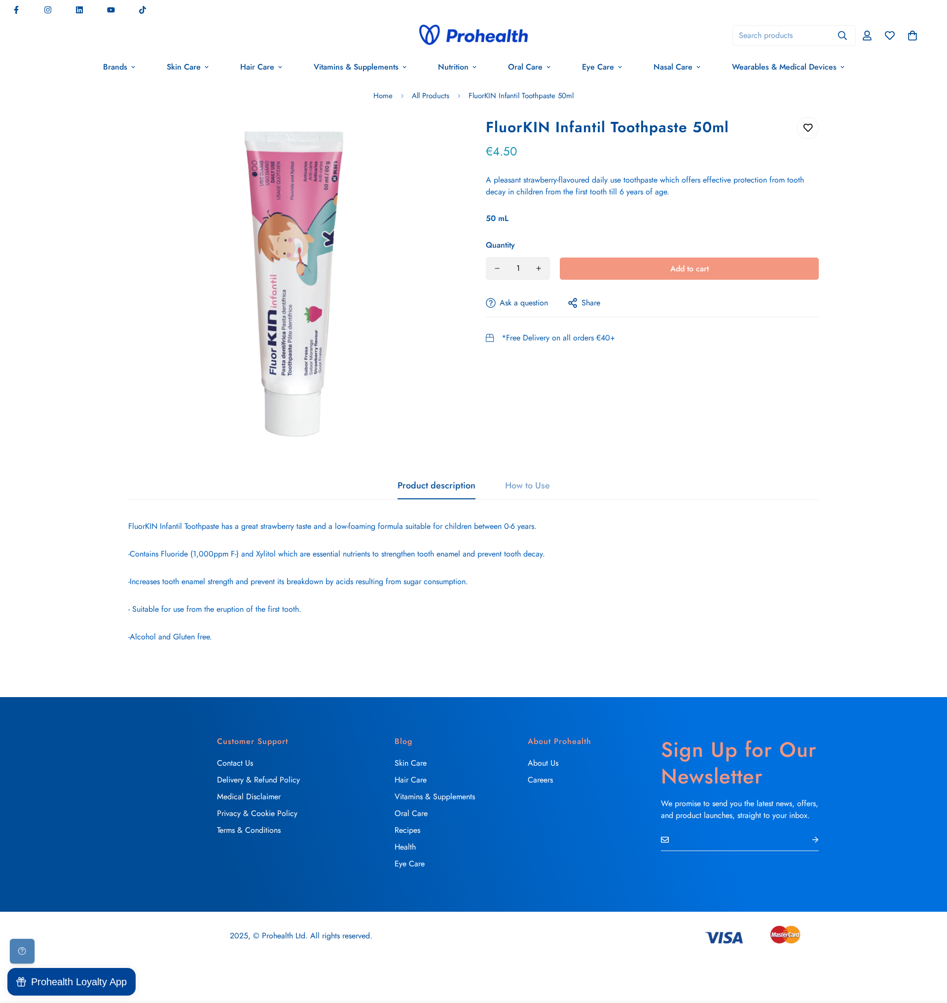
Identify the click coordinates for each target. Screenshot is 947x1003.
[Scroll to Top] (927, 949)
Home (383, 95)
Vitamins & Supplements (356, 67)
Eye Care (598, 67)
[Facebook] (16, 10)
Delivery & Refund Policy (258, 779)
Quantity (500, 245)
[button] (912, 35)
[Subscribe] (807, 840)
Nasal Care (673, 67)
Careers (540, 779)
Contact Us (235, 763)
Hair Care (257, 67)
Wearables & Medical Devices (784, 67)
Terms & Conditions (249, 830)
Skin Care (184, 67)
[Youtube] (111, 10)
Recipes (407, 830)
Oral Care (525, 67)
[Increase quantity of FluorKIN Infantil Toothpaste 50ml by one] (538, 268)
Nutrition (453, 67)
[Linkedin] (79, 10)
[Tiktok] (142, 10)
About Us (543, 763)
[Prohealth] (473, 35)
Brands (115, 67)
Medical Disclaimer (249, 796)
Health (405, 847)
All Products (430, 95)
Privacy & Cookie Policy (257, 813)
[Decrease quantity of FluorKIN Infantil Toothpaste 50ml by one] (497, 268)
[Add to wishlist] (808, 128)
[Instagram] (48, 10)
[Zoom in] (440, 138)
